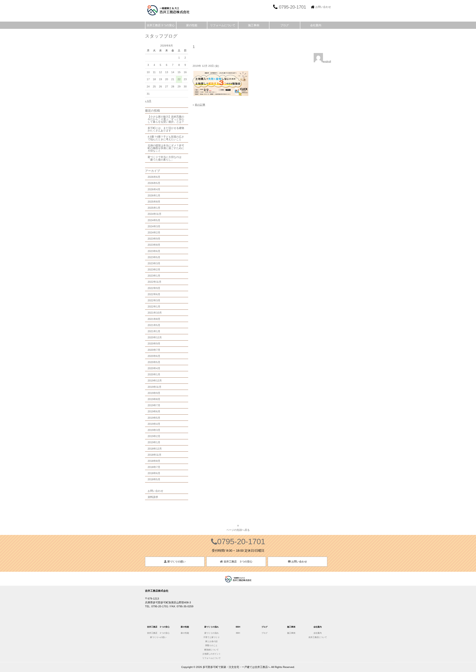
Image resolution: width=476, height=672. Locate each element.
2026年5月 (154, 183)
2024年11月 (154, 213)
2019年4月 (154, 423)
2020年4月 (154, 368)
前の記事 (200, 104)
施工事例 (253, 25)
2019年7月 (154, 405)
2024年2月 (154, 232)
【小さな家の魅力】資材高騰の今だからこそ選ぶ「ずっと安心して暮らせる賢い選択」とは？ (166, 119)
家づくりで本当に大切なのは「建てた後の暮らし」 (164, 158)
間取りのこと (211, 645)
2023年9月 (154, 238)
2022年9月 (154, 288)
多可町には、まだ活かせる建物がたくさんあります (166, 129)
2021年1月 (154, 331)
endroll (327, 61)
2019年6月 (154, 411)
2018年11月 (154, 454)
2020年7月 (154, 349)
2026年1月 (154, 195)
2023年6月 (154, 251)
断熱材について (211, 650)
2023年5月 (154, 257)
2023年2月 (154, 269)
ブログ (284, 25)
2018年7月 (154, 467)
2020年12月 (155, 337)
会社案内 (315, 25)
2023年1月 (154, 275)
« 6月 (148, 101)
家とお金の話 (211, 641)
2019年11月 (154, 386)
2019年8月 (154, 399)
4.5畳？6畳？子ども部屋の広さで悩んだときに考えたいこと (166, 138)
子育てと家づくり (211, 637)
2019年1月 (154, 442)
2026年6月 (154, 176)
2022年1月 (154, 306)
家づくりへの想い (158, 637)
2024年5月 (154, 220)
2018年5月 (154, 479)
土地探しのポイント (211, 654)
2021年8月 (154, 318)
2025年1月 (154, 207)
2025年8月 (154, 201)
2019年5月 (154, 417)
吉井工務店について (318, 637)
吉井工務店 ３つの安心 (237, 561)
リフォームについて (222, 25)
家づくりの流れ (211, 633)
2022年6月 (154, 294)
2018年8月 (154, 460)
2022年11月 (154, 281)
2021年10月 (155, 312)
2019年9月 (154, 393)
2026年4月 (154, 189)
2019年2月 (154, 436)
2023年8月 (154, 244)
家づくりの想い (176, 561)
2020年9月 (154, 343)
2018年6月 (154, 473)
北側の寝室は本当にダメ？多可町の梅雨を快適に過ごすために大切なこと (166, 148)
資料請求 (153, 496)
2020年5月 (154, 362)
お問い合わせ (323, 6)
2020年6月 (154, 356)
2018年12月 (155, 448)
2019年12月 (155, 380)
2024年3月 (154, 226)
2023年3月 (154, 263)
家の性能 (191, 25)
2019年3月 (154, 430)
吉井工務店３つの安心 (161, 25)
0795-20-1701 (241, 541)
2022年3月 (154, 300)
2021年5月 (154, 325)
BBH (238, 633)
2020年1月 (154, 374)
